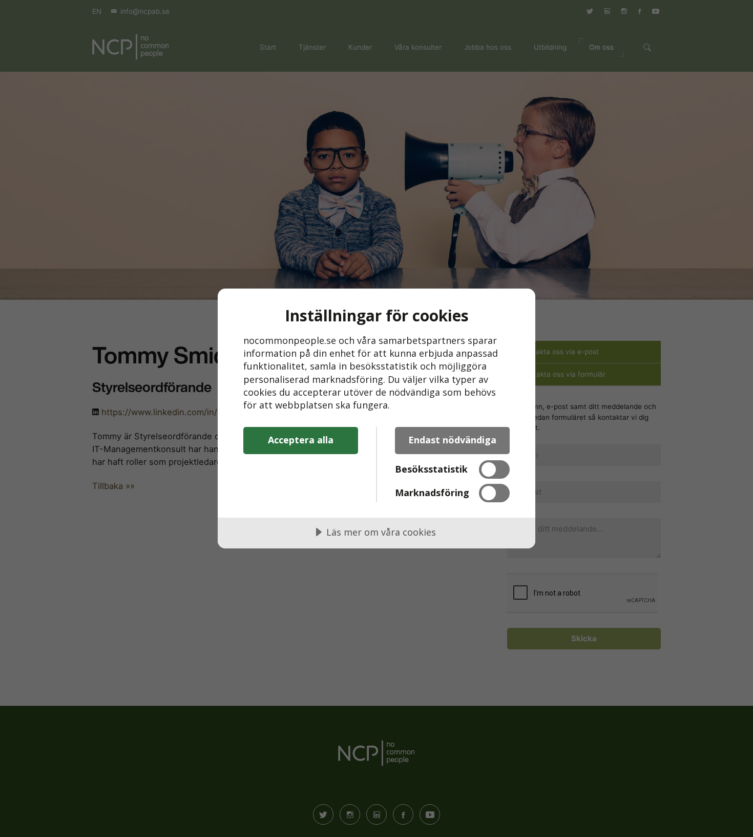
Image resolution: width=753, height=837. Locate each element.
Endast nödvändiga (452, 440)
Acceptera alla (300, 440)
